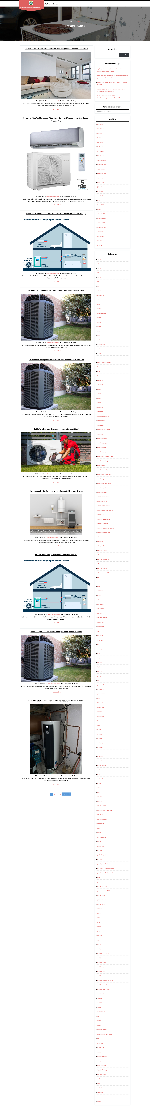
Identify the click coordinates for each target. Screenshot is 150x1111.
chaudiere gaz (101, 421)
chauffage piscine (102, 488)
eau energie (100, 609)
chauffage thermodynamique (105, 510)
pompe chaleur (101, 900)
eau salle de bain (102, 618)
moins (99, 770)
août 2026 (100, 124)
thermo (99, 1052)
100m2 (99, 259)
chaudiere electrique (103, 416)
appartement (101, 344)
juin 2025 (100, 187)
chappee (99, 394)
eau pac (99, 613)
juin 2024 (100, 241)
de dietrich (100, 591)
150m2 (99, 268)
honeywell (100, 703)
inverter (99, 712)
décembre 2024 (101, 214)
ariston (99, 349)
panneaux (100, 815)
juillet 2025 (100, 182)
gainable (99, 671)
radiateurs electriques (103, 989)
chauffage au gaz (102, 443)
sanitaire (99, 1003)
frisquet (99, 662)
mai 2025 (100, 191)
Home (71, 22)
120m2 (99, 264)
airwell (99, 331)
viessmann (100, 1092)
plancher (99, 859)
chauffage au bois (102, 438)
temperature (100, 1047)
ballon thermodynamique (104, 362)
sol (98, 1016)
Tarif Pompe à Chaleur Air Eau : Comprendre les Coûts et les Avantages (56, 290)
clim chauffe (100, 546)
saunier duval (101, 1012)
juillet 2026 (100, 129)
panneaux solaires (102, 819)
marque (99, 734)
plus (98, 877)
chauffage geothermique (104, 483)
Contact (55, 4)
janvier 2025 (100, 209)
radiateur (100, 949)
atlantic (99, 353)
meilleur (99, 739)
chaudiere (100, 407)
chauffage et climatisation (104, 474)
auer (98, 358)
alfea (98, 336)
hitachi (99, 698)
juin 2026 (100, 133)
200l (98, 273)
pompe (99, 882)
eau (98, 600)
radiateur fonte (101, 962)
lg (97, 721)
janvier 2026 (100, 156)
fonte (98, 658)
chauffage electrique (103, 470)
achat (99, 291)
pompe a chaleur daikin (103, 891)
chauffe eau (100, 515)
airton (99, 327)
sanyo (99, 1007)
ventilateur (100, 1088)
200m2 (99, 277)
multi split (100, 774)
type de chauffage (102, 1070)
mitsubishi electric (102, 761)
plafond (99, 850)
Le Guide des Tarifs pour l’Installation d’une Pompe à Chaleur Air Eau (56, 359)
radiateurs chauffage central (105, 980)
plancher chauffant (102, 864)
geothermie (100, 689)
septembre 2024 (101, 227)
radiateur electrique (102, 958)
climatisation (101, 555)
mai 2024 (100, 245)
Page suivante (66, 794)
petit (98, 828)
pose (98, 918)
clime (99, 577)
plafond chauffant (102, 855)
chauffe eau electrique (103, 519)
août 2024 (100, 232)
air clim (99, 309)
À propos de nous (45, 4)
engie (99, 644)
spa (98, 1039)
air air (99, 304)
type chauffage (101, 1065)
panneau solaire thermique (104, 810)
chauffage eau (101, 465)
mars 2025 (100, 200)
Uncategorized (101, 1074)
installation (100, 707)
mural (99, 783)
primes (99, 927)
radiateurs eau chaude (103, 985)
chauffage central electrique (105, 456)
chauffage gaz (101, 479)
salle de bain (100, 994)
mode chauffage (101, 765)
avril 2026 (100, 142)
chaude (99, 403)
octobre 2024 (101, 223)
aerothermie (100, 295)
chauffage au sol (101, 447)
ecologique (100, 622)
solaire (99, 1025)
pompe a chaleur (102, 886)
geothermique (101, 694)
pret (98, 922)
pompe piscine (101, 904)
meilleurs (100, 747)
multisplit (100, 779)
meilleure (100, 743)
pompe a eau (101, 895)
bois (98, 371)
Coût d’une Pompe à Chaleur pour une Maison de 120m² (56, 429)
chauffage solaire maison (104, 506)
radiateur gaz (101, 967)
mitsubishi (100, 756)
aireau (99, 322)
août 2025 (100, 178)
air (98, 300)
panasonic (100, 797)
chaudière (100, 412)
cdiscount (100, 385)
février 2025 (100, 205)
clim (98, 537)
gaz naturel (100, 685)
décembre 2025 (101, 160)
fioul (98, 653)
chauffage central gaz (103, 461)
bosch (99, 376)
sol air (99, 1021)
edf (98, 631)
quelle (99, 945)
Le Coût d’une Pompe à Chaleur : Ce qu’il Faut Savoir (56, 554)
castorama (100, 380)
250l (98, 282)
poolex (99, 913)
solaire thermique (102, 1030)
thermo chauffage (102, 1056)
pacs (98, 792)
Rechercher (112, 49)
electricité (100, 635)
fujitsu (99, 667)
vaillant (99, 1079)
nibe (98, 788)
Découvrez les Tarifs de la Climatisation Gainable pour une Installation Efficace (56, 48)
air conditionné (101, 313)
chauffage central (102, 452)
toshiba (99, 1061)
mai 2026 (100, 138)
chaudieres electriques (103, 430)
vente (99, 1083)
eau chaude (100, 604)
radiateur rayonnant (102, 976)
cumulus (99, 582)
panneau (99, 801)
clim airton (100, 542)
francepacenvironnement (52, 101)
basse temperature (102, 367)
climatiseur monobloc (103, 568)
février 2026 (100, 151)
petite (99, 833)
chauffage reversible (103, 497)
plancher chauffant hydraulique (106, 873)
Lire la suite (56, 109)
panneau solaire (101, 806)
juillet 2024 (100, 236)
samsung (99, 998)
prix (98, 931)
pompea (99, 909)
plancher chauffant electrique (105, 868)
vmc (98, 1097)
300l (98, 286)
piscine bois (100, 846)
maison (99, 730)
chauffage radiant (102, 492)
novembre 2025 (101, 164)
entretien (100, 649)
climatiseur (100, 564)
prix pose (99, 936)
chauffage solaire (102, 501)
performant (100, 824)
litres (98, 725)
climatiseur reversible (103, 573)
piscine (99, 841)
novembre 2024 (101, 218)
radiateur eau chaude (103, 953)
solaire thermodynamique (104, 1034)
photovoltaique (101, 837)
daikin (99, 586)
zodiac (99, 1101)
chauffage (100, 434)
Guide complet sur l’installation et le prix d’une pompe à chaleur (56, 631)
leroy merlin (100, 716)
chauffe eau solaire (102, 524)
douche (99, 595)
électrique (100, 640)
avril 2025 (100, 196)
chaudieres (100, 425)
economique (100, 627)
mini (98, 752)
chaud (99, 398)
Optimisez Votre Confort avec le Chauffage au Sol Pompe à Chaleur (56, 491)
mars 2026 (100, 147)
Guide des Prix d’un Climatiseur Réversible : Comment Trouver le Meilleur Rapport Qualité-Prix (56, 119)
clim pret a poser (102, 550)
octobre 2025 (101, 169)
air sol (99, 318)
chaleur (99, 389)
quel (98, 940)
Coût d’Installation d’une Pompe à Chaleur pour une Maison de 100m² (56, 700)
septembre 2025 (101, 173)
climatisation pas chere (103, 559)
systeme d (100, 1043)
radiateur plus (101, 971)
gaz (98, 680)
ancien (99, 340)
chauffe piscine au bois (103, 533)
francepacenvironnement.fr (31, 7)
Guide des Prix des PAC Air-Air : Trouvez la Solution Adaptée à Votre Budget (56, 213)
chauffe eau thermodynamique (105, 528)
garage (99, 676)
